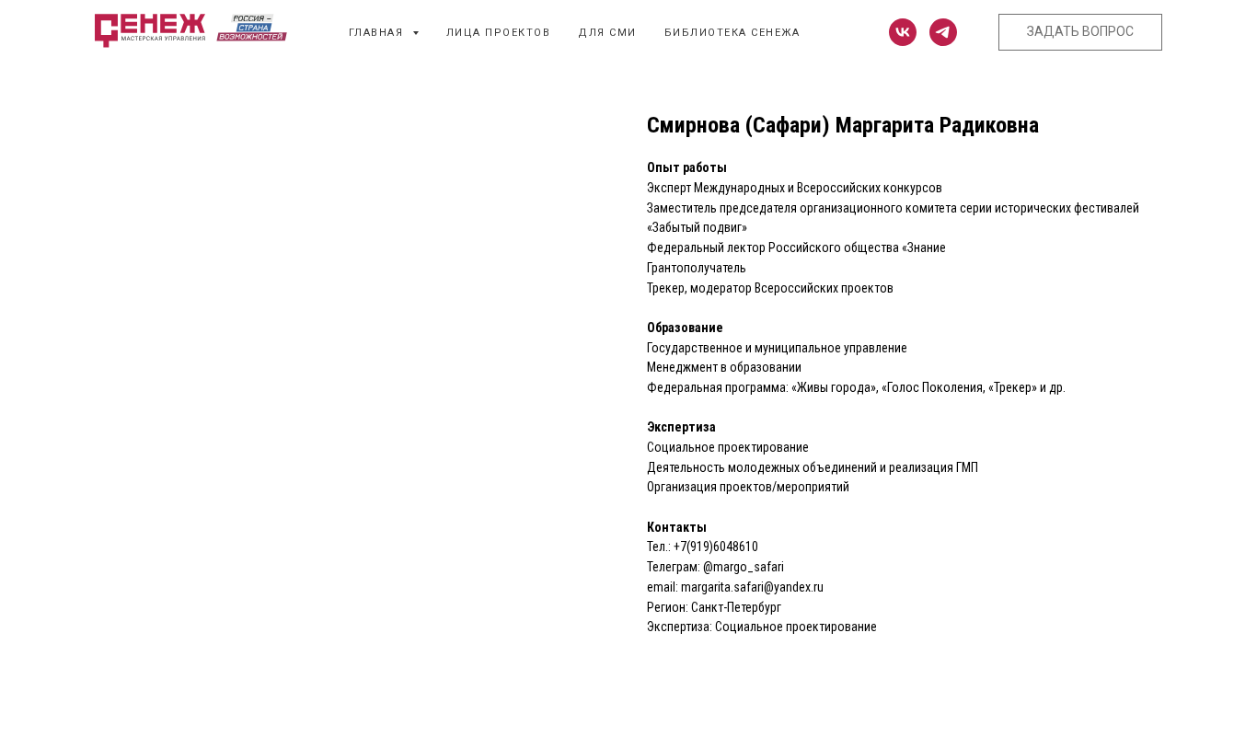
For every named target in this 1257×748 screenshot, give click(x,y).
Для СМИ (607, 33)
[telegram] (943, 32)
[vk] (903, 32)
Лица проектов (498, 33)
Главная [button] (378, 33)
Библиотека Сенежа (732, 33)
